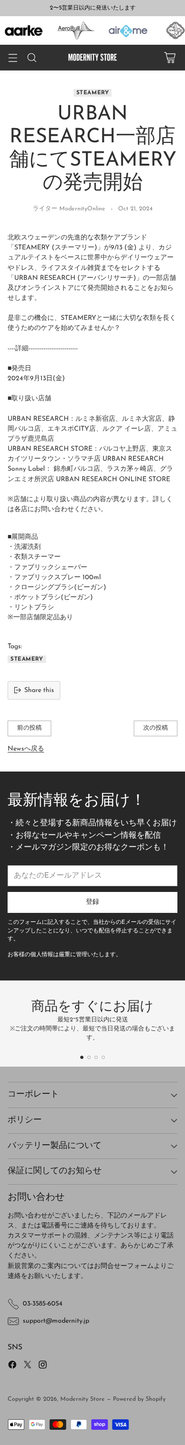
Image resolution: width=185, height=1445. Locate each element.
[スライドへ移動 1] (81, 1057)
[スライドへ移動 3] (96, 1057)
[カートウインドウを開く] (169, 58)
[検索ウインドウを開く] (31, 58)
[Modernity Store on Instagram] (42, 1366)
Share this (39, 690)
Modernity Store (82, 1399)
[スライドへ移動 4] (103, 1057)
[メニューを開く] (12, 58)
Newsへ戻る (26, 748)
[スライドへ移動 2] (89, 1057)
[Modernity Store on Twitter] (27, 1366)
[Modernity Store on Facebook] (12, 1366)
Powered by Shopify (139, 1399)
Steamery (92, 93)
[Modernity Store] (92, 58)
